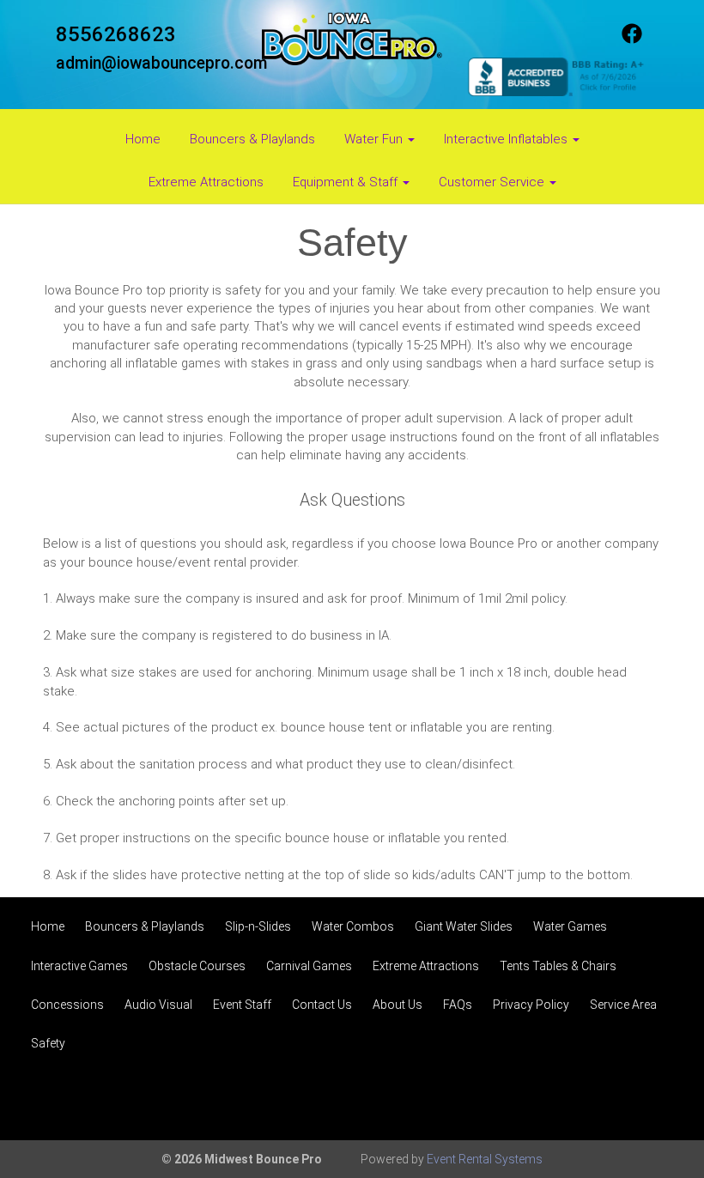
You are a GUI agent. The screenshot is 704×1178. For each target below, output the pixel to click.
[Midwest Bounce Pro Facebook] (632, 39)
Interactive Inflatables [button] (507, 139)
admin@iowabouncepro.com (162, 63)
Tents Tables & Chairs (558, 966)
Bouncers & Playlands (252, 139)
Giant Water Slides (464, 926)
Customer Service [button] (493, 182)
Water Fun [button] (375, 139)
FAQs (457, 1004)
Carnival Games (309, 966)
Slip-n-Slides (258, 926)
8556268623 (116, 34)
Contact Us (322, 1004)
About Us (397, 1004)
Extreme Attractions (206, 182)
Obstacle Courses (197, 966)
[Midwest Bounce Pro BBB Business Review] (558, 75)
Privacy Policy (531, 1004)
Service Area (623, 1004)
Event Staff (242, 1004)
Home (143, 139)
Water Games (570, 926)
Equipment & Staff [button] (347, 182)
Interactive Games (79, 966)
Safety (48, 1043)
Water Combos (353, 926)
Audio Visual (158, 1004)
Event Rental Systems (485, 1159)
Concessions (67, 1004)
